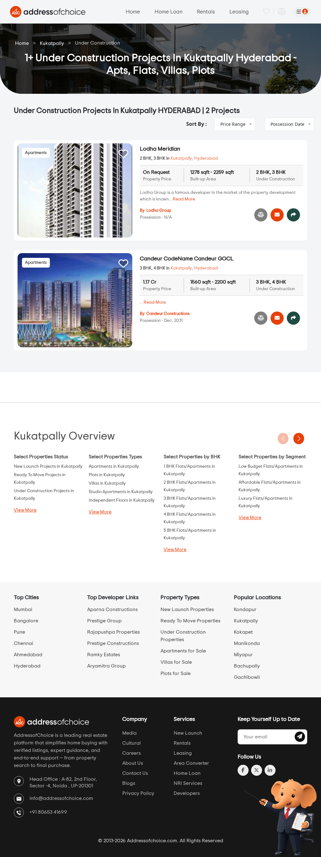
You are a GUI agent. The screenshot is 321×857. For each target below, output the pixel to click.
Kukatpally (52, 43)
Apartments (36, 153)
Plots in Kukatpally (107, 475)
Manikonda (247, 643)
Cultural (131, 743)
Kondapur (245, 609)
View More (25, 510)
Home (133, 11)
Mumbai (23, 609)
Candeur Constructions (168, 314)
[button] (298, 438)
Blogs (128, 783)
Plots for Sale (175, 673)
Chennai (23, 643)
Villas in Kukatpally (107, 483)
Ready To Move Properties (190, 620)
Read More (184, 199)
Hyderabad (206, 158)
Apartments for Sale (183, 650)
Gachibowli (247, 677)
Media (129, 733)
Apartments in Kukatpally (114, 466)
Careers (131, 753)
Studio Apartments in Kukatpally (121, 492)
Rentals (206, 11)
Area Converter (191, 763)
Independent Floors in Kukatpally (122, 500)
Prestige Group (104, 620)
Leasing (239, 11)
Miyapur (243, 654)
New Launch (188, 733)
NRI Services (188, 783)
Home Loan (168, 11)
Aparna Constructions (112, 609)
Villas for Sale (176, 662)
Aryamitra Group (106, 665)
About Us (132, 763)
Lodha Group (158, 211)
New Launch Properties (187, 609)
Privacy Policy (138, 793)
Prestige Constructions (113, 643)
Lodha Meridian (160, 149)
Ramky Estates (103, 654)
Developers (187, 793)
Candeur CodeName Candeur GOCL (187, 259)
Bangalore (26, 620)
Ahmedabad (28, 654)
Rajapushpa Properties (113, 632)
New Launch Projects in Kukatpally (48, 466)
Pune (19, 632)
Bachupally (247, 665)
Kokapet (243, 632)
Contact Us (135, 773)
